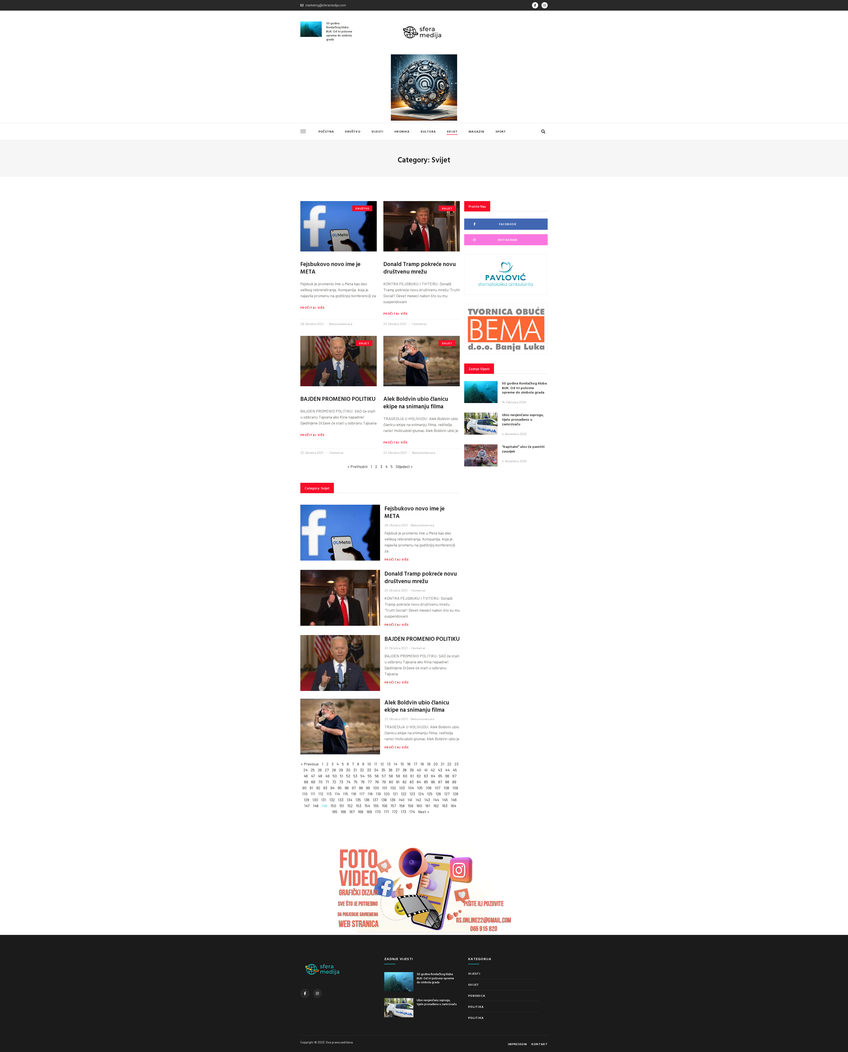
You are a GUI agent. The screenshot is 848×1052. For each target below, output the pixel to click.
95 (340, 787)
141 (409, 799)
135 (358, 799)
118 (370, 793)
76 (363, 781)
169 (369, 811)
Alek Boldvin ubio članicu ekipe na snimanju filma (415, 402)
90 (304, 787)
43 (440, 769)
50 (335, 775)
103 (402, 787)
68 (306, 781)
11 (375, 763)
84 (419, 781)
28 (334, 769)
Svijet (452, 131)
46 (306, 775)
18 (422, 763)
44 (447, 769)
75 (356, 781)
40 (419, 769)
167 (352, 811)
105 (420, 787)
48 (320, 775)
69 (313, 781)
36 (390, 769)
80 (391, 781)
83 (412, 781)
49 (327, 775)
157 (393, 805)
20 (435, 763)
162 (436, 805)
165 (334, 811)
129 (306, 799)
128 (455, 793)
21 (442, 763)
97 (354, 787)
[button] (543, 131)
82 (405, 781)
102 (393, 787)
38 (405, 769)
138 (384, 799)
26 (320, 769)
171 (386, 811)
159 (410, 805)
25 (313, 769)
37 (397, 769)
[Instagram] (544, 5)
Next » (423, 811)
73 (341, 781)
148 (315, 805)
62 (419, 775)
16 (409, 763)
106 (429, 787)
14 (395, 763)
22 (449, 763)
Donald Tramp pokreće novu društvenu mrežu (419, 268)
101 (384, 787)
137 (375, 799)
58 (391, 775)
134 (349, 799)
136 (366, 799)
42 (433, 769)
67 (454, 775)
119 (378, 793)
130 (315, 799)
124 (421, 793)
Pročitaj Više (312, 307)
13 (388, 763)
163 (444, 805)
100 (376, 787)
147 (307, 805)
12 (382, 763)
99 (368, 787)
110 (304, 793)
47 (313, 775)
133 (340, 799)
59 (398, 775)
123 (412, 793)
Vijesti (377, 131)
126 (438, 793)
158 (402, 805)
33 (369, 769)
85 (426, 781)
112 (320, 793)
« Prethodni (357, 466)
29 (341, 769)
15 (402, 763)
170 (378, 811)
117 (361, 793)
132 (332, 799)
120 (387, 793)
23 (456, 763)
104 (411, 787)
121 (395, 793)
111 (312, 793)
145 (445, 799)
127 (447, 793)
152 (350, 805)
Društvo (352, 131)
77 (370, 781)
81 (397, 781)
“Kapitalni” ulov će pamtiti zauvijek (523, 449)
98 (361, 787)
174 (412, 811)
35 (383, 769)
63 (426, 775)
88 (447, 781)
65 (440, 775)
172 (395, 811)
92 (318, 787)
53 (355, 775)
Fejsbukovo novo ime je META (330, 268)
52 (348, 775)
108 (446, 787)
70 (320, 781)
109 (455, 787)
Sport (501, 131)
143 (427, 799)
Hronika (401, 131)
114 (337, 793)
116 (353, 793)
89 (454, 781)
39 (412, 769)
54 (362, 775)
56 (377, 775)
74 (348, 781)
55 (370, 775)
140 (401, 799)
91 (311, 787)
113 (328, 793)
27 (327, 769)
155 (376, 805)
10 (369, 763)
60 (405, 775)
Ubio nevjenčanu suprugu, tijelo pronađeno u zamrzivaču (523, 419)
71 (327, 781)
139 (392, 799)
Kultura (428, 131)
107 (437, 787)
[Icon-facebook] (535, 5)
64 (433, 775)
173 (403, 811)
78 (377, 781)
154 (367, 805)
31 (355, 769)
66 (447, 775)
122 (403, 793)
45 (455, 769)
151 (341, 805)
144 (436, 799)
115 (345, 793)
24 (305, 769)
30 (348, 769)
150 (333, 805)
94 (332, 787)
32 (362, 769)
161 (427, 805)
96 (347, 787)
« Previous (310, 763)
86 (433, 781)
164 (453, 805)
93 (325, 787)
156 (384, 805)
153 (358, 805)
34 (376, 769)
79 (384, 781)
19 (428, 763)
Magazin (476, 131)
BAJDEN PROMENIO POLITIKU (338, 398)
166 (343, 811)
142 (418, 799)
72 (334, 781)
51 (341, 775)
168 (360, 811)
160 (419, 805)
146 (454, 799)
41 (426, 769)
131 (323, 799)
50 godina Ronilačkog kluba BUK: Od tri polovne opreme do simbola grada (339, 31)
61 (412, 775)
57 (384, 775)
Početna (326, 131)
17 (415, 763)
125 (429, 793)
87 (440, 781)
